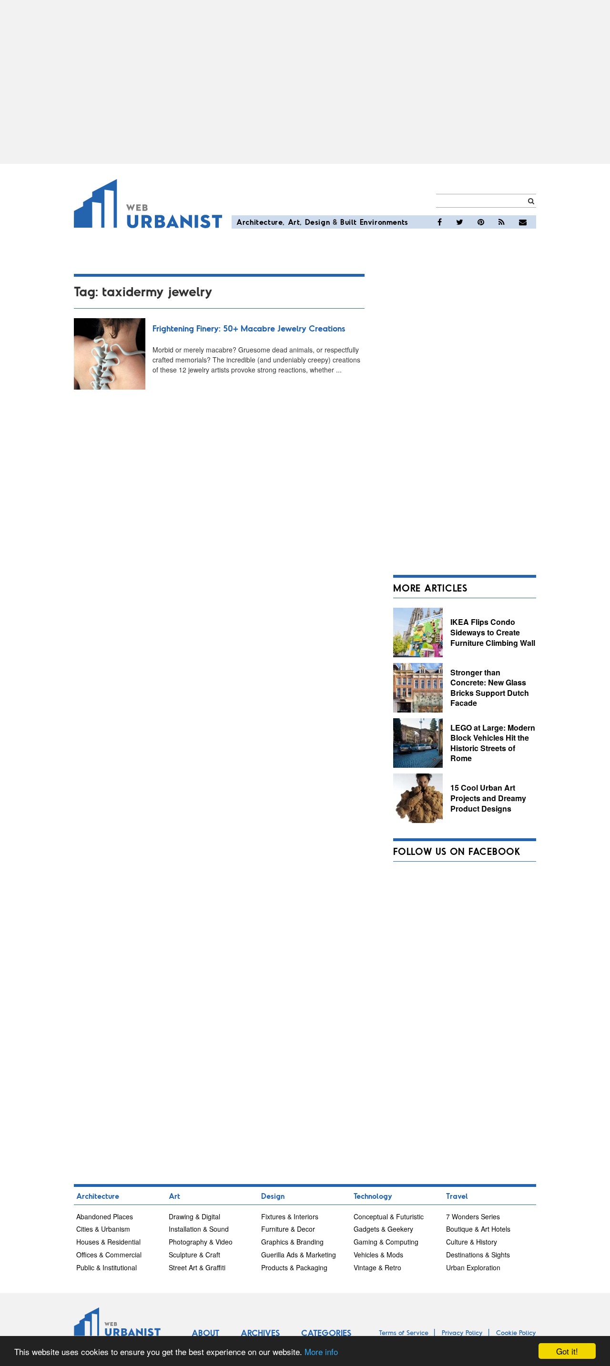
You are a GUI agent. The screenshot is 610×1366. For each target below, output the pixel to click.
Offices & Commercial (109, 1254)
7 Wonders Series (473, 1216)
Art (294, 221)
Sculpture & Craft (194, 1254)
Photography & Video (201, 1241)
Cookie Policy (516, 1332)
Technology (373, 1195)
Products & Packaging (294, 1267)
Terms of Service (403, 1332)
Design (317, 221)
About (205, 1332)
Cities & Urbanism (103, 1229)
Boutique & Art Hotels (478, 1229)
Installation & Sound (199, 1229)
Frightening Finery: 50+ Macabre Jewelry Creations (248, 328)
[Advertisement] (305, 82)
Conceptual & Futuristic (389, 1216)
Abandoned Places (104, 1216)
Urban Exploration (473, 1267)
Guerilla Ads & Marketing (298, 1254)
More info (321, 1351)
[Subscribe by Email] (523, 222)
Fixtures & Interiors (289, 1216)
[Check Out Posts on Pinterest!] (480, 222)
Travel (457, 1195)
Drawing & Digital (194, 1216)
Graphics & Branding (292, 1241)
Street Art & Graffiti (197, 1267)
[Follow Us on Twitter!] (459, 222)
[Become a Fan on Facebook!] (439, 222)
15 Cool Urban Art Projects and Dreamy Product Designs (488, 798)
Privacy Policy (462, 1332)
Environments (384, 221)
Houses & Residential (108, 1241)
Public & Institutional (106, 1267)
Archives (260, 1332)
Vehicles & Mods (378, 1254)
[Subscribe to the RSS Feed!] (501, 222)
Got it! (567, 1351)
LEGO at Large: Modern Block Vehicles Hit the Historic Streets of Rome (492, 743)
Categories (326, 1332)
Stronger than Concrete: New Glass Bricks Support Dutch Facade (489, 688)
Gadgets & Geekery (383, 1229)
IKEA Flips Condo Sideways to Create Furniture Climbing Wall (492, 632)
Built (348, 221)
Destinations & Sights (478, 1254)
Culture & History (471, 1241)
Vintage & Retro (377, 1267)
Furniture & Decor (288, 1229)
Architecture (259, 221)
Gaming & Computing (386, 1241)
